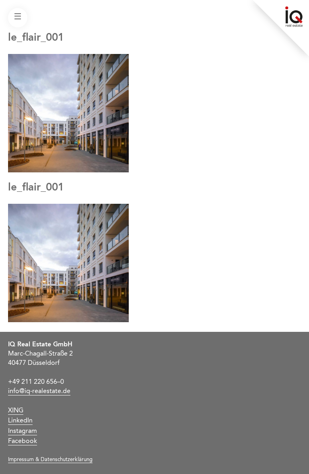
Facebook (22, 441)
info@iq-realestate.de (39, 391)
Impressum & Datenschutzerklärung (50, 459)
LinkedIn (20, 421)
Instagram (22, 431)
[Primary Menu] (17, 17)
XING (15, 411)
